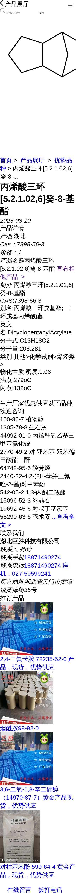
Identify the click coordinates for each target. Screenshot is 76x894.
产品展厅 (32, 160)
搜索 (41, 12)
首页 (6, 160)
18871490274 (42, 557)
